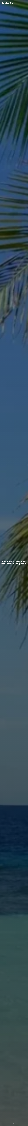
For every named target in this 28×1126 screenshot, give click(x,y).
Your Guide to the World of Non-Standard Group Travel (14, 562)
